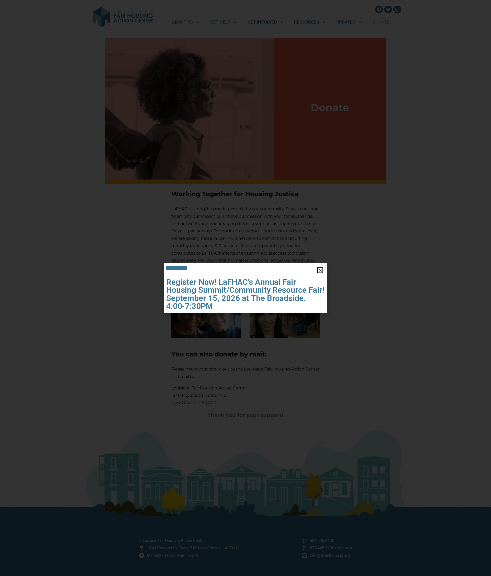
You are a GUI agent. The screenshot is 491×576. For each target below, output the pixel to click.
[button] (320, 270)
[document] (245, 288)
